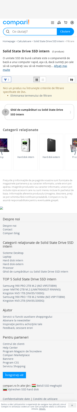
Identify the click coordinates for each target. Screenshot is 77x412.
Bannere (8, 359)
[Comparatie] (59, 23)
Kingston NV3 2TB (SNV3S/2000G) (23, 300)
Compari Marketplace (16, 355)
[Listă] (36, 79)
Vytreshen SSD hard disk (23, 389)
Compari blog (11, 233)
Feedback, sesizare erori (18, 328)
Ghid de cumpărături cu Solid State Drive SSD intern (35, 271)
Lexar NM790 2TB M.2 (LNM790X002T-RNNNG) (32, 289)
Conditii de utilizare (45, 399)
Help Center (10, 347)
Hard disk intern (25, 156)
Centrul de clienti (13, 344)
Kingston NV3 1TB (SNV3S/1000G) (23, 293)
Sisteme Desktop (13, 253)
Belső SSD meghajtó (49, 385)
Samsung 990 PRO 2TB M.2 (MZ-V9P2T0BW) (30, 285)
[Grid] (43, 79)
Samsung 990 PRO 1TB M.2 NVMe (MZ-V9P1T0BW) (34, 297)
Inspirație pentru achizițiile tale (22, 324)
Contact (7, 229)
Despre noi (9, 225)
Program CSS (11, 362)
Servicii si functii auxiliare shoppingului (27, 316)
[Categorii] (52, 23)
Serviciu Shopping (14, 366)
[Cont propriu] (72, 23)
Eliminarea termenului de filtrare (31, 95)
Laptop (7, 256)
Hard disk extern (51, 156)
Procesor (8, 268)
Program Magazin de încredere (22, 351)
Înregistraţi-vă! (14, 375)
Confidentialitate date (16, 399)
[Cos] (65, 23)
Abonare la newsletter (16, 320)
